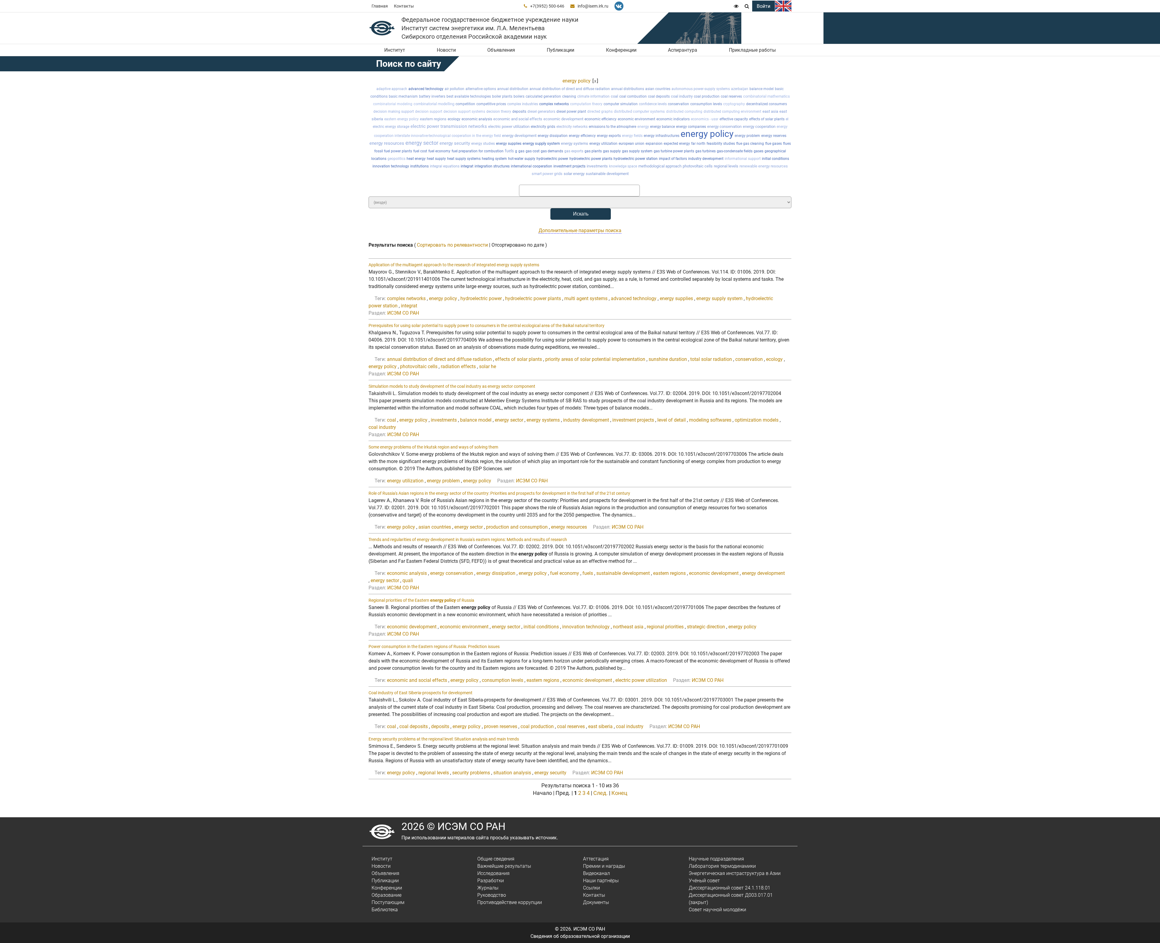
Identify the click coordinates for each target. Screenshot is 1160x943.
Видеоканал (596, 873)
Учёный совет (704, 880)
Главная (380, 6)
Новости (446, 50)
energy (643, 126)
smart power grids (547, 173)
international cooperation (531, 166)
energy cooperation (759, 126)
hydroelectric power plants (590, 159)
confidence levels (653, 104)
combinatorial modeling (392, 104)
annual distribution (512, 89)
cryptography (734, 104)
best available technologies (468, 96)
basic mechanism (403, 96)
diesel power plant (571, 111)
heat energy (416, 159)
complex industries (522, 104)
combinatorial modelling (434, 104)
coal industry (682, 96)
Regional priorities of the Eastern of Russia (421, 600)
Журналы (487, 888)
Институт (394, 50)
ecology (454, 119)
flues (787, 143)
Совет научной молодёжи (717, 909)
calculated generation (543, 96)
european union (631, 143)
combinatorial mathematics (766, 96)
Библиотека (385, 909)
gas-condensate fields (734, 151)
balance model (761, 89)
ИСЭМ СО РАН (403, 313)
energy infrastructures (661, 136)
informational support (743, 159)
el (787, 119)
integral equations (444, 166)
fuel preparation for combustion (478, 151)
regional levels (726, 166)
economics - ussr (704, 119)
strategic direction (706, 627)
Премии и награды (604, 866)
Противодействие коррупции (509, 902)
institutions (419, 166)
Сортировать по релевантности (452, 245)
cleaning (569, 96)
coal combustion (633, 96)
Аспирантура (682, 50)
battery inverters (432, 96)
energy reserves (773, 136)
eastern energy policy (401, 119)
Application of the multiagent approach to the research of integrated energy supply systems (454, 264)
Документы (596, 902)
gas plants (593, 151)
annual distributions (627, 89)
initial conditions (775, 159)
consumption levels (706, 104)
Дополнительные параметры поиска (580, 230)
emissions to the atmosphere (612, 127)
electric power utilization (509, 126)
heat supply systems (464, 159)
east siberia (600, 726)
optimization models (756, 420)
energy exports (609, 136)
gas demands (552, 151)
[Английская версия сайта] (783, 6)
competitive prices (491, 104)
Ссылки (591, 888)
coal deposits (659, 96)
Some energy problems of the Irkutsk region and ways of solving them (433, 447)
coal (614, 96)
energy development (519, 135)
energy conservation (724, 126)
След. (600, 793)
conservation (678, 104)
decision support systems (464, 111)
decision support (428, 111)
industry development (705, 159)
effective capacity (734, 119)
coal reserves (731, 96)
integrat (467, 166)
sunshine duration (668, 359)
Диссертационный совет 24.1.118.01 (729, 888)
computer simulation (621, 104)
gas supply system (637, 151)
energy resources (386, 143)
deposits (519, 111)
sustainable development (607, 173)
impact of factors (673, 159)
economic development (563, 119)
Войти (763, 6)
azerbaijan (739, 89)
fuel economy (439, 151)
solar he (487, 366)
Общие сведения (495, 859)
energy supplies (508, 143)
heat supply (436, 159)
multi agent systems (585, 298)
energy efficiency (582, 136)
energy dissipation (553, 136)
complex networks (554, 104)
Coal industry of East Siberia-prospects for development (420, 692)
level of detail (671, 420)
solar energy (574, 173)
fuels (509, 150)
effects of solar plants (767, 119)
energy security (455, 143)
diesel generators (541, 111)
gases (758, 151)
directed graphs (600, 111)
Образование (386, 895)
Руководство (491, 895)
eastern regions (433, 119)
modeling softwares (710, 420)
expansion (654, 143)
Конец (619, 793)
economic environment (636, 119)
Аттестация (596, 859)
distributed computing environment (732, 111)
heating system (494, 159)
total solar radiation (711, 359)
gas (521, 151)
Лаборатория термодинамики (722, 866)
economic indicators (673, 119)
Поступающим (388, 902)
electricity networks (572, 127)
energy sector (421, 143)
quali (407, 580)
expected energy (677, 143)
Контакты (404, 6)
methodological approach (660, 166)
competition (465, 104)
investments (597, 166)
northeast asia (628, 627)
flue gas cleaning (750, 143)
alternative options (481, 89)
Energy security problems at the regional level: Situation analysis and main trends (444, 739)
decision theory (498, 111)
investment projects (569, 166)
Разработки (490, 880)
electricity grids (543, 127)
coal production (707, 96)
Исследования (493, 873)
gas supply (612, 151)
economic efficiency (601, 119)
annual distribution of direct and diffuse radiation (570, 89)
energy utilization (603, 143)
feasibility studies (721, 143)
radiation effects (458, 366)
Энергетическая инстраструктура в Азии (735, 873)
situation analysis (512, 773)
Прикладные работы (752, 50)
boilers (519, 96)
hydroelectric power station (636, 159)
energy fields (632, 136)
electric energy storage (391, 127)
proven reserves (500, 726)
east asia (770, 111)
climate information (593, 96)
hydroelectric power (552, 159)
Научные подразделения (716, 859)
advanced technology (425, 89)
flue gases (773, 143)
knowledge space (623, 166)
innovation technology (390, 166)
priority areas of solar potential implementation (595, 359)
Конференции (621, 50)
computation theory (586, 104)
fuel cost (420, 151)
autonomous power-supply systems (701, 89)
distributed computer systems (639, 111)
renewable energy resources (764, 166)
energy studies (483, 143)
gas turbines (705, 151)
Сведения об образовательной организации (580, 936)
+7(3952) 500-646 (547, 6)
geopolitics (396, 159)
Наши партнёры (601, 880)
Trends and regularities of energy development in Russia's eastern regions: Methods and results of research (468, 539)
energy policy (576, 81)
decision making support (393, 111)
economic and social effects (517, 119)
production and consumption (517, 527)
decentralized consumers (766, 104)
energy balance (662, 127)
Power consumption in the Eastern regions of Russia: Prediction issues (434, 646)
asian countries (657, 89)
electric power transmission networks (449, 126)
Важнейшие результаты (504, 866)
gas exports (573, 151)
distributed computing (684, 111)
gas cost (533, 151)
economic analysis (477, 119)
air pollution (454, 89)
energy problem (747, 136)
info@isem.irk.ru (593, 6)
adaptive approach (391, 89)
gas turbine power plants (674, 151)
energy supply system (541, 143)
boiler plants (502, 96)
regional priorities (665, 627)
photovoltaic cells (698, 166)
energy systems (574, 143)
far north (698, 143)
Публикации (560, 50)
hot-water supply (521, 159)
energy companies (691, 127)
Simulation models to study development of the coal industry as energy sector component (452, 386)
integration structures (492, 166)
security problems (471, 773)
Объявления (501, 50)
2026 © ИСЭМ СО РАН (453, 826)
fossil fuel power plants (393, 151)
